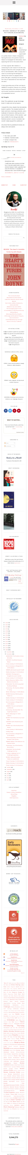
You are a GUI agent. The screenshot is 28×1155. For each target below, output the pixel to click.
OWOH (8, 1038)
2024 (6, 627)
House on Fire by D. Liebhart (14, 321)
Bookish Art (21, 999)
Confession (16, 1008)
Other (23, 150)
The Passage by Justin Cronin (14, 308)
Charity (12, 1007)
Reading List (7, 1044)
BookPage (14, 1003)
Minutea (17, 1031)
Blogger (17, 1144)
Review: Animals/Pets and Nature (15, 1054)
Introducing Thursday (14, 1025)
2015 (6, 637)
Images (5, 1023)
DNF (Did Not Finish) (14, 1012)
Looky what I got (20, 1029)
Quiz (23, 1040)
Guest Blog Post (20, 1020)
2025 (6, 624)
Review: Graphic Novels (19, 1070)
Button (22, 1005)
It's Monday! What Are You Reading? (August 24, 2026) (14, 970)
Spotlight (15, 1098)
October (9, 767)
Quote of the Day (8, 1042)
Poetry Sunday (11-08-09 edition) (14, 729)
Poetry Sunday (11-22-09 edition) (14, 678)
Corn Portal (11, 1010)
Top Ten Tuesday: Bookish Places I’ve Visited (14, 962)
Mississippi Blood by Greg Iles (14, 314)
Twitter (14, 150)
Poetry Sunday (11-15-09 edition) (14, 700)
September (10, 769)
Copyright (6, 1010)
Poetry (17, 1038)
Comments (8, 446)
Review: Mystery (20, 1079)
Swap (5, 1099)
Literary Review (13, 1029)
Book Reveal (6, 999)
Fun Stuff (14, 1018)
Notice (5, 1036)
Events (17, 1014)
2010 (6, 647)
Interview (22, 1023)
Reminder (16, 1046)
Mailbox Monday (9, 1031)
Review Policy (12, 1050)
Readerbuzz (14, 957)
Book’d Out (14, 960)
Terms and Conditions (16, 1126)
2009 (6, 649)
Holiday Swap (9, 731)
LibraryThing (14, 794)
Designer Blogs (18, 1154)
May (8, 777)
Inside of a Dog (14, 968)
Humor (16, 1021)
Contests (22, 1008)
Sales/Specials (7, 1096)
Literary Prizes (7, 1029)
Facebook (8, 150)
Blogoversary (10, 994)
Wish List (22, 1107)
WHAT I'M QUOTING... (14, 420)
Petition (13, 1038)
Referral (10, 1046)
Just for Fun (14, 1027)
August (8, 771)
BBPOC (22, 990)
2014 (6, 639)
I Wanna (21, 1022)
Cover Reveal (17, 1010)
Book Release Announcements (16, 997)
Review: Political (20, 1081)
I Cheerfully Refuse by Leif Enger (14, 319)
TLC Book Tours (15, 1101)
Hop (13, 1022)
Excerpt (22, 1014)
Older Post (23, 185)
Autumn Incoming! (14, 955)
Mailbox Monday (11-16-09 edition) (15, 698)
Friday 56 (9, 1017)
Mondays (12, 1033)
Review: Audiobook (8, 1055)
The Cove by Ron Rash (14, 295)
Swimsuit (21, 36)
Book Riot (14, 790)
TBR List (8, 1099)
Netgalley (14, 796)
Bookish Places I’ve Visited (14, 958)
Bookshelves (7, 1005)
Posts (7, 443)
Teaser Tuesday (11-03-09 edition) (14, 761)
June (8, 775)
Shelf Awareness (14, 798)
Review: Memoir (16, 1077)
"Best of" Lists (7, 983)
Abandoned (14, 983)
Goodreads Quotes (20, 432)
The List (8, 1101)
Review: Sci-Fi (7, 1088)
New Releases (21, 1035)
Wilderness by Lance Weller (14, 306)
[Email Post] (14, 154)
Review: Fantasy (20, 1066)
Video (8, 1103)
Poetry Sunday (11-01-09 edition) (14, 765)
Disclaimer (6, 1012)
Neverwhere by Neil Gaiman (14, 297)
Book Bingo (17, 994)
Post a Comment (6, 176)
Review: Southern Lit (15, 1088)
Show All (22, 972)
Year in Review (20, 1108)
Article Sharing (15, 985)
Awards (17, 986)
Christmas (17, 1007)
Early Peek (11, 1014)
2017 (6, 633)
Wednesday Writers (8, 1105)
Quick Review (18, 1040)
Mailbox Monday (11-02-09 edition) (15, 763)
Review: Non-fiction (9, 1081)
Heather (12, 577)
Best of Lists (7, 992)
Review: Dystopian (12, 1066)
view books (20, 583)
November (9, 654)
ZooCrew (6, 1110)
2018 (6, 631)
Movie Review (17, 1033)
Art (9, 984)
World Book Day (8, 1108)
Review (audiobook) (16, 157)
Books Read (21, 1003)
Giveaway (11, 1020)
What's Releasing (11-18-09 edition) (15, 692)
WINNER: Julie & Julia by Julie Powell (15, 670)
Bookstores (16, 1005)
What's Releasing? (9, 1107)
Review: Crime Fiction (15, 1065)
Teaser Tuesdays (16, 1099)
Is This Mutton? (14, 954)
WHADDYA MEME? (19, 1105)
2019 (6, 629)
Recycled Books (14, 1044)
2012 (6, 643)
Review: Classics (16, 1059)
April (8, 780)
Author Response (11, 986)
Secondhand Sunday (8, 1098)
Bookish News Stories (11, 1001)
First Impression (12, 1016)
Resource (22, 1046)
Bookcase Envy (14, 999)
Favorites (6, 1016)
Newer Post (4, 185)
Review (6, 1048)
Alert (7, 984)
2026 (6, 622)
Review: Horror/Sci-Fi (14, 1074)
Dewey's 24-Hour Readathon (14, 792)
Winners (17, 1107)
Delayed (22, 1010)
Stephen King (21, 1098)
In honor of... (11, 1023)
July (8, 773)
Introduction (7, 1027)
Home (14, 185)
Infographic (17, 1023)
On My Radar (17, 1037)
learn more (17, 563)
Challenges (7, 1007)
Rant (13, 1042)
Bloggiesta (14, 992)
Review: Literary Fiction (13, 1076)
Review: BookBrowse (13, 1057)
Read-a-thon (19, 1042)
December (9, 652)
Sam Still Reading (14, 964)
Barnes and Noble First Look (14, 990)
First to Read (19, 1016)
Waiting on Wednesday (18, 1103)
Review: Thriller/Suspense (14, 1091)
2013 (6, 641)
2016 (6, 635)
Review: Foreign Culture (11, 1068)
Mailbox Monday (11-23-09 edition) (15, 672)
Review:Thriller (21, 1094)
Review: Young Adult (11, 1094)
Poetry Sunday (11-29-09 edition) (14, 664)
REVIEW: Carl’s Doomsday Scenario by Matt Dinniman (14, 966)
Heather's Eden (7, 1021)
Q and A (11, 1040)
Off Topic (10, 1036)
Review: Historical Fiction (12, 1072)
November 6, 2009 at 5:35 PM (14, 172)
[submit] (23, 237)
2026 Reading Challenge (13, 575)
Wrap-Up (14, 1108)
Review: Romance (19, 1087)
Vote (11, 1103)
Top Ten (22, 1101)
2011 (6, 645)
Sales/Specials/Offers (19, 1096)
